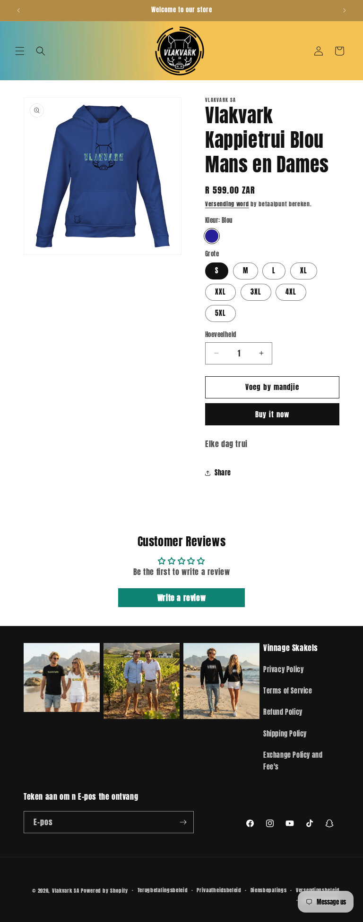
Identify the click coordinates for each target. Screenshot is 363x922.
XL (303, 271)
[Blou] (211, 236)
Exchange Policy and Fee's (292, 761)
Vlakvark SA (65, 891)
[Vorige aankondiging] (18, 10)
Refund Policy (282, 712)
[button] (19, 51)
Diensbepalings (269, 890)
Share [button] (223, 473)
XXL (220, 292)
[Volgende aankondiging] (344, 10)
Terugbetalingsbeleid (163, 890)
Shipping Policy (285, 734)
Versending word (227, 204)
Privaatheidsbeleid (219, 890)
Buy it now (272, 414)
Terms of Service (287, 691)
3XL (256, 292)
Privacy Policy (283, 670)
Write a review (181, 597)
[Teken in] (183, 822)
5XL (220, 313)
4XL (290, 292)
